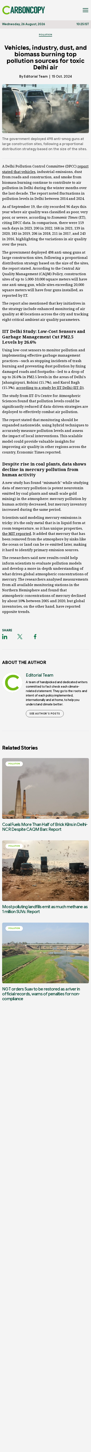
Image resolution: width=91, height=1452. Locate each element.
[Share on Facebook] (35, 636)
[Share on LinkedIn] (4, 636)
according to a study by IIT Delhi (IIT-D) (50, 387)
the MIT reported (16, 533)
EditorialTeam (36, 76)
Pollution (45, 34)
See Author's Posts (44, 713)
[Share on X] (19, 636)
